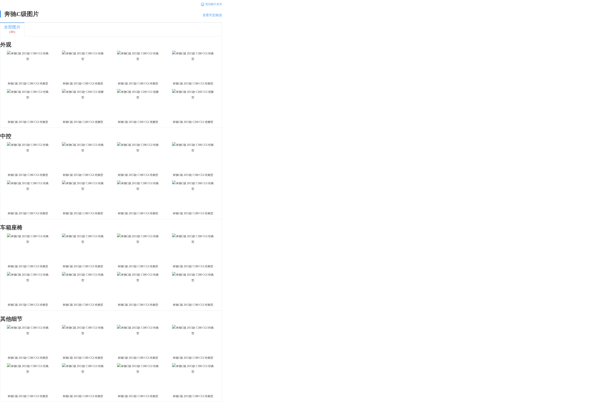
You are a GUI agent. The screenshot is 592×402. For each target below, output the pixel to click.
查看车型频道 (212, 15)
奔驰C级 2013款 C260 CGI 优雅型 (83, 122)
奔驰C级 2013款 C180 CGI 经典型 (28, 83)
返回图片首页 (213, 4)
